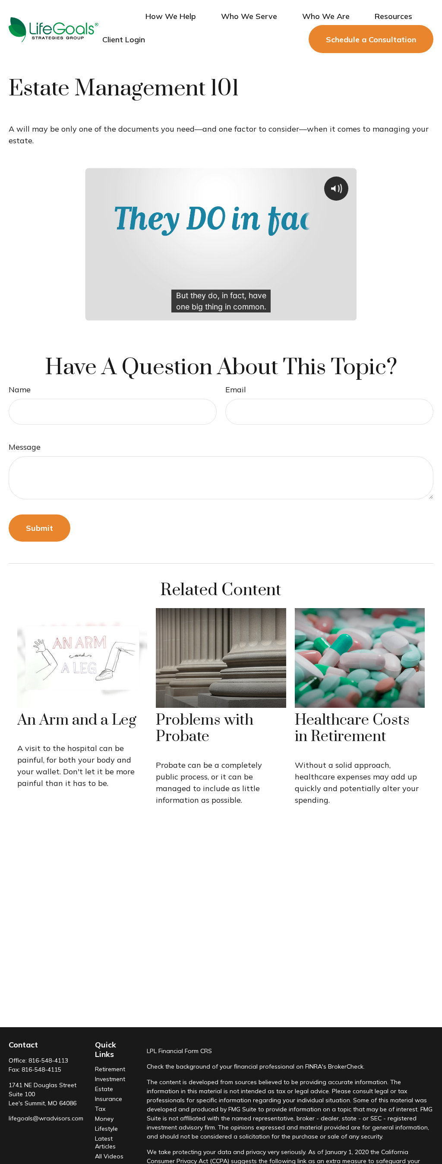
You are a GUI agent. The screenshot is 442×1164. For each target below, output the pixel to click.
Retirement (110, 1069)
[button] (171, 15)
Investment (110, 1079)
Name (20, 389)
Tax (100, 1109)
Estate (104, 1089)
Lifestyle (106, 1128)
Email (235, 389)
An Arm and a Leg (76, 720)
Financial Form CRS (185, 1051)
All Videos (109, 1156)
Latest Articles (105, 1142)
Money (104, 1119)
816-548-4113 (48, 1060)
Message (25, 447)
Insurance (108, 1099)
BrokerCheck (345, 1066)
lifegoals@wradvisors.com (46, 1118)
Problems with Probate (204, 728)
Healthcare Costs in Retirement (352, 728)
